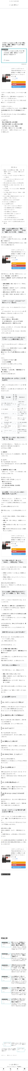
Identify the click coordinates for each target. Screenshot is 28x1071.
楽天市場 (14, 84)
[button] (25, 523)
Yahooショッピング (17, 86)
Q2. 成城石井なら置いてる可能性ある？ (13, 207)
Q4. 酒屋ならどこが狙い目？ (11, 211)
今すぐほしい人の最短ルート (10, 201)
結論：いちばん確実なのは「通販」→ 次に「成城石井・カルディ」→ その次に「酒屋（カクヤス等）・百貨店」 (14, 171)
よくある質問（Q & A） (9, 203)
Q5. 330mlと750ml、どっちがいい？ (13, 213)
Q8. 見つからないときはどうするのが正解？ (14, 219)
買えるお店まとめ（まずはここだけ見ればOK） (14, 182)
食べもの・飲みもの (6, 874)
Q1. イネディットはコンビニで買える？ (13, 205)
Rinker (17, 259)
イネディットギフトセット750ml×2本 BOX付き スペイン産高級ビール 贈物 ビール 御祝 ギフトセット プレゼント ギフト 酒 (18, 72)
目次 (12, 167)
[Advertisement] (14, 25)
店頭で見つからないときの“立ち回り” (12, 199)
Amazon (14, 82)
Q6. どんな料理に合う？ (10, 215)
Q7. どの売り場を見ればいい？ (11, 217)
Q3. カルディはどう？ (10, 209)
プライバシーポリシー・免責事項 (14, 1066)
